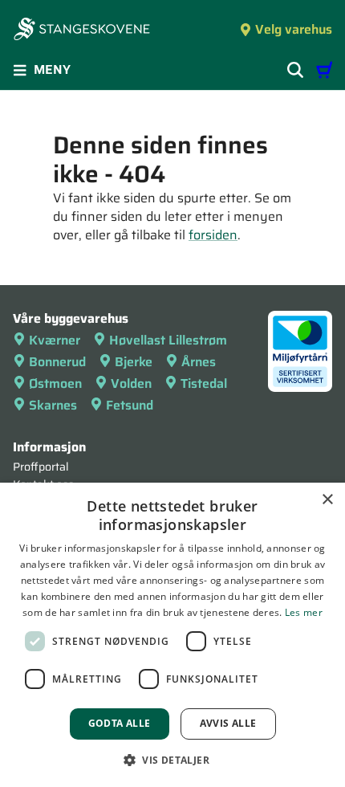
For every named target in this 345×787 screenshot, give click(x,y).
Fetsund (129, 405)
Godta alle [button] (119, 723)
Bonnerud (57, 361)
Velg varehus (293, 29)
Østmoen (55, 383)
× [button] (327, 500)
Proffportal (41, 466)
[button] (172, 760)
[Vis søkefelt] (295, 70)
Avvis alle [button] (228, 723)
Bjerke (133, 361)
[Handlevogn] (324, 70)
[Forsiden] (82, 30)
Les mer (304, 612)
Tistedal (204, 383)
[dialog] (172, 635)
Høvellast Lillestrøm (168, 340)
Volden (131, 383)
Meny (52, 69)
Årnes (198, 361)
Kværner (54, 340)
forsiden (213, 235)
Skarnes (53, 405)
